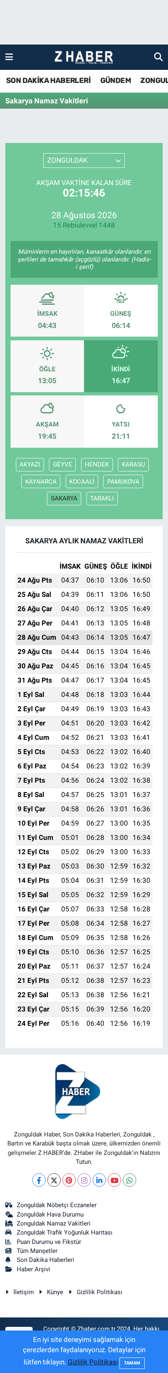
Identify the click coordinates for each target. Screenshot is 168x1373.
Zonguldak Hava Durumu (50, 1214)
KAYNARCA (41, 481)
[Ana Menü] (9, 57)
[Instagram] (84, 1180)
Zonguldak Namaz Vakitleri (54, 1223)
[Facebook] (39, 1180)
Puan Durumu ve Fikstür (49, 1242)
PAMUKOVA (123, 481)
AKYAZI (30, 464)
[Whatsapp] (129, 1180)
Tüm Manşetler (37, 1251)
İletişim (23, 1292)
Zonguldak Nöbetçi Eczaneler (57, 1205)
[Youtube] (114, 1180)
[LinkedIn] (99, 1180)
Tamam (132, 1363)
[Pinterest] (69, 1180)
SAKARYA (64, 498)
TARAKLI (102, 498)
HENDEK (97, 464)
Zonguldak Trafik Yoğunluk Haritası (65, 1232)
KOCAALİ (81, 481)
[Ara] (158, 57)
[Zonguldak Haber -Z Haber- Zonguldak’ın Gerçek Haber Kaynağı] (83, 57)
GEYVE (62, 464)
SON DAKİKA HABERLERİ (48, 80)
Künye (55, 1292)
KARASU (133, 464)
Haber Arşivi (33, 1269)
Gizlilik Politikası (99, 1292)
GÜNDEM (115, 80)
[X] (54, 1180)
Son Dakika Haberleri (45, 1260)
